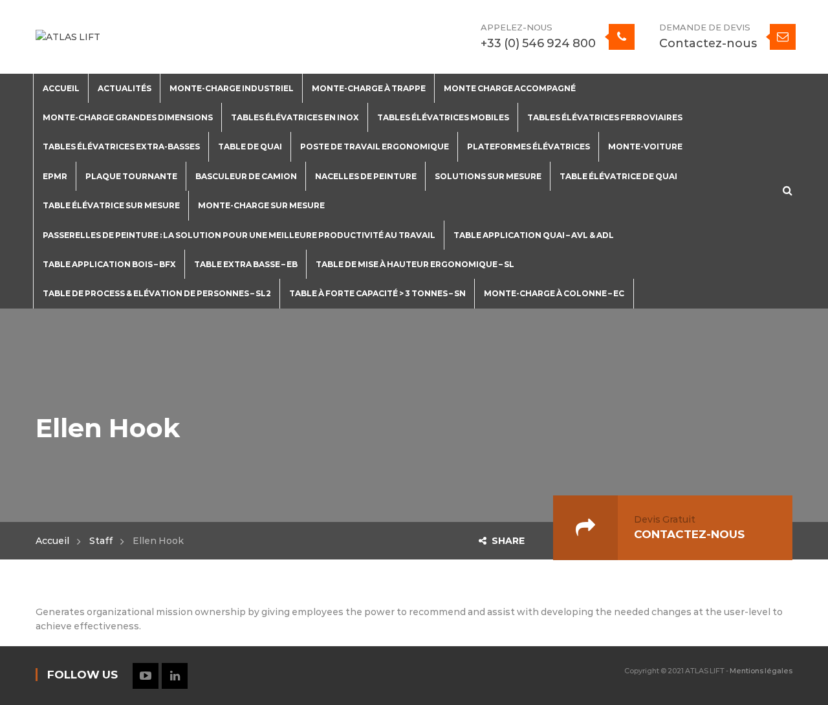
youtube (145, 676)
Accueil (52, 541)
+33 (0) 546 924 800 (538, 43)
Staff (101, 541)
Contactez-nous (708, 43)
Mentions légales (761, 670)
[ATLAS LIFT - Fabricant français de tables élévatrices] (68, 36)
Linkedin (175, 676)
